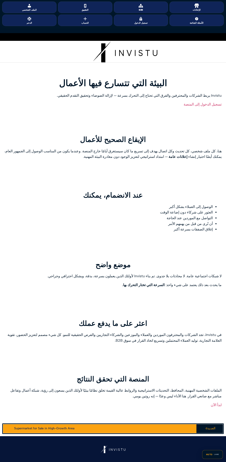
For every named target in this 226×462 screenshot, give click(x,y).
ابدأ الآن (216, 405)
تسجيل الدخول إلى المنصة (203, 104)
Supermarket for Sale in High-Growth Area (44, 428)
